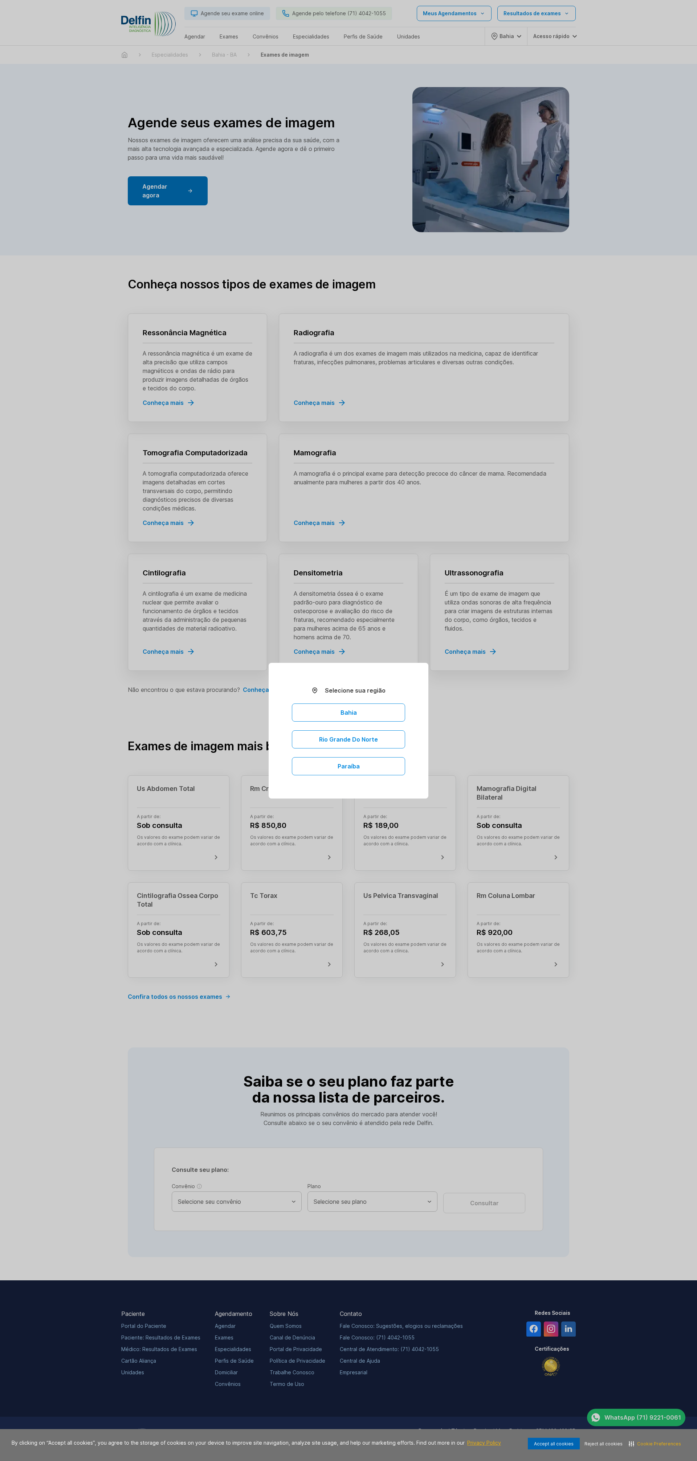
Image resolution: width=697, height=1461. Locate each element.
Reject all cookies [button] (603, 1443)
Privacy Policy (484, 1443)
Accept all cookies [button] (554, 1443)
